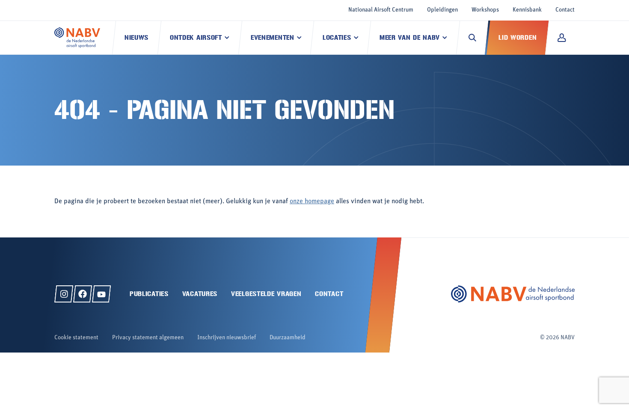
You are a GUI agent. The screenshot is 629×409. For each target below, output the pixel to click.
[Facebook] (82, 293)
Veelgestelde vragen (266, 293)
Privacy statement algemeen (148, 338)
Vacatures (199, 293)
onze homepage (312, 201)
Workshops (485, 10)
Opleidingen (442, 10)
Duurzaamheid (288, 338)
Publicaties (149, 293)
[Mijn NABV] (561, 37)
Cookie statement (76, 338)
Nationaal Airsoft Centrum (380, 10)
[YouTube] (101, 293)
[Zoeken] (472, 37)
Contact (565, 10)
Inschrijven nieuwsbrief (226, 338)
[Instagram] (63, 293)
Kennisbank (527, 10)
